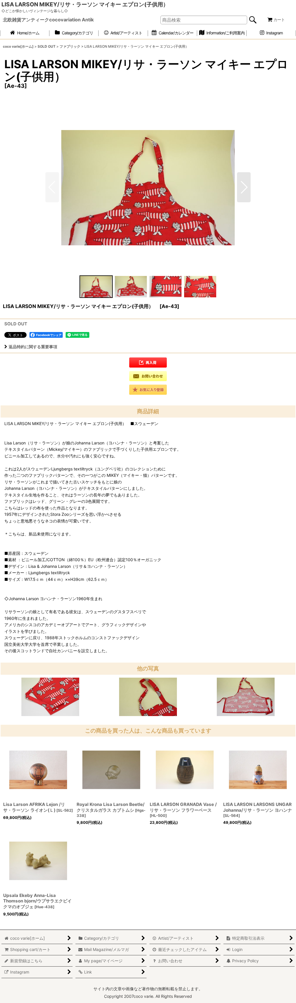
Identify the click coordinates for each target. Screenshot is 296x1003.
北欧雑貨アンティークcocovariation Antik (48, 20)
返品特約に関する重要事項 (33, 346)
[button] (244, 187)
